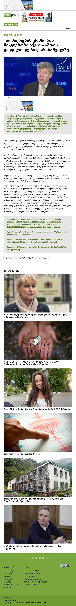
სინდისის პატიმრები (32, 571)
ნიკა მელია (8, 258)
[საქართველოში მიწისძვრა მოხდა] (38, 432)
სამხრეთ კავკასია (11, 584)
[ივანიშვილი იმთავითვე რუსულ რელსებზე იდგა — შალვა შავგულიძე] (38, 524)
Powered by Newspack (10, 600)
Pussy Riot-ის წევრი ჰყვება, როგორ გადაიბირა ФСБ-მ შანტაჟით (37, 409)
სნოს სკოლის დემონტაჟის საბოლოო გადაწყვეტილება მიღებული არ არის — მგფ (33, 499)
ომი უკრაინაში (29, 576)
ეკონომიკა (8, 576)
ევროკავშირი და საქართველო (35, 582)
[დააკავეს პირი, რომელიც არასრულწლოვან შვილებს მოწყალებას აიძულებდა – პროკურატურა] (38, 340)
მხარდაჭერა (11, 24)
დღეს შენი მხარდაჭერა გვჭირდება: (22, 239)
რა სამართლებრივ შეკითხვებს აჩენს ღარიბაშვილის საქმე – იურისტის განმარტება (36, 315)
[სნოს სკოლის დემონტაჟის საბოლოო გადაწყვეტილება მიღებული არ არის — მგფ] (38, 477)
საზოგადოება (9, 573)
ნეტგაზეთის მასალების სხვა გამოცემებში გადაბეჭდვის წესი (25, 603)
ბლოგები (7, 587)
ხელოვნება (8, 582)
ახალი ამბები (13, 34)
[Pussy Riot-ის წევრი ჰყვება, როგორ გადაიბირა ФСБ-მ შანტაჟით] (38, 388)
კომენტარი (8, 579)
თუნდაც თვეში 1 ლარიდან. (45, 242)
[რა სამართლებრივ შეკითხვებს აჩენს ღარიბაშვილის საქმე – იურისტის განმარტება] (38, 293)
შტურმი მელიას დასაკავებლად (39, 258)
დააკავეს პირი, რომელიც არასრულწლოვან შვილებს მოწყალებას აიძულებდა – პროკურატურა (32, 362)
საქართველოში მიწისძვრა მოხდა (22, 453)
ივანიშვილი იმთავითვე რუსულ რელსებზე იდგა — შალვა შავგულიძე (34, 547)
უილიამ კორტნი (20, 258)
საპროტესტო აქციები (32, 573)
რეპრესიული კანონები (32, 579)
